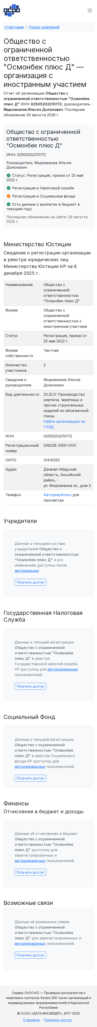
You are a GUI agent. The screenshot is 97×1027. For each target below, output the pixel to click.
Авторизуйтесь (58, 495)
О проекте (31, 1020)
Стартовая (14, 27)
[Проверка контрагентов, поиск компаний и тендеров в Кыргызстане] (12, 10)
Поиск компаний (44, 27)
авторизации (27, 570)
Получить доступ (30, 582)
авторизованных (62, 669)
